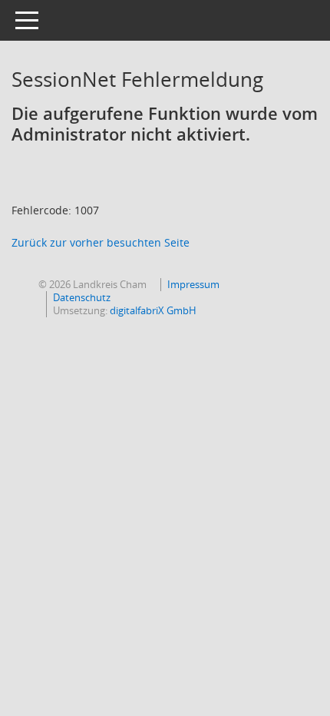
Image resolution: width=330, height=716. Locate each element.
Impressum (193, 284)
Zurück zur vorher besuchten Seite (101, 242)
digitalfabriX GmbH (153, 310)
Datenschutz (82, 297)
